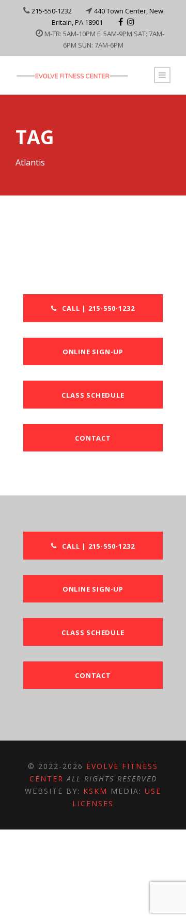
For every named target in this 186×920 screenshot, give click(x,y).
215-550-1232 (52, 11)
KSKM (95, 791)
